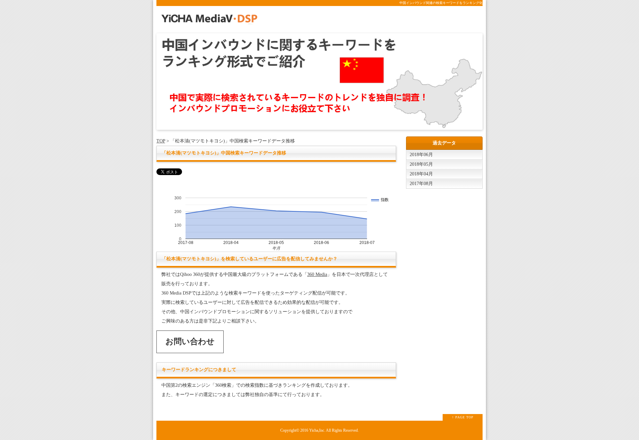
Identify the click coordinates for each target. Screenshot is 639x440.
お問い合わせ (190, 341)
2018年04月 (421, 173)
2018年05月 (421, 164)
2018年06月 (421, 154)
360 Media (317, 274)
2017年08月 (421, 183)
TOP (160, 140)
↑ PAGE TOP (463, 417)
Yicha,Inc (316, 430)
